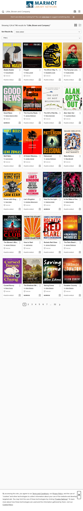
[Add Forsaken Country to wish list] (79, 295)
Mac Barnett (69, 159)
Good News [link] (8, 113)
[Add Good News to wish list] (19, 123)
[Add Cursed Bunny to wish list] (19, 295)
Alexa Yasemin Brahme (12, 116)
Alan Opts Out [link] (69, 113)
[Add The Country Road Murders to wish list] (39, 123)
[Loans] (75, 11)
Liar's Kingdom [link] (29, 199)
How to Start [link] (28, 242)
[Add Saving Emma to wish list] (59, 295)
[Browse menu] (79, 11)
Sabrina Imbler (50, 202)
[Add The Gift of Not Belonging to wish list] (59, 123)
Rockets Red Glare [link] (50, 242)
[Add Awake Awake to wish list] (19, 80)
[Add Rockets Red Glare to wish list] (59, 252)
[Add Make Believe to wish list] (79, 166)
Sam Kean (9, 202)
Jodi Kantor (29, 245)
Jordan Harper (30, 159)
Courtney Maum (70, 116)
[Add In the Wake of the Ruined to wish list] (79, 209)
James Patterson (31, 116)
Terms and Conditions (40, 494)
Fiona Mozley (10, 73)
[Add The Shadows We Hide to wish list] (39, 295)
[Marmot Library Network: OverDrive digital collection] (41, 4)
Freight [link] (26, 70)
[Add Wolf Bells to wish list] (19, 166)
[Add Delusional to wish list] (59, 166)
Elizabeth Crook (50, 73)
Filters (5, 38)
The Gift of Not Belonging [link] (51, 113)
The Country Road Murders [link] (31, 113)
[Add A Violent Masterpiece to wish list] (39, 166)
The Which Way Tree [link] (51, 70)
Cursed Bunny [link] (9, 286)
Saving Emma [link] (49, 286)
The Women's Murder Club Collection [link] (11, 242)
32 (55, 304)
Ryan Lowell (29, 73)
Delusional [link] (48, 156)
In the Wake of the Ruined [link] (71, 199)
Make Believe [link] (69, 156)
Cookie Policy (8, 505)
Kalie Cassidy (70, 202)
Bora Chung (9, 288)
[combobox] (37, 11)
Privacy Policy (58, 494)
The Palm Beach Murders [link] (71, 242)
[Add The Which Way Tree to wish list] (59, 80)
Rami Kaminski (50, 116)
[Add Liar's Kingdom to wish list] (39, 209)
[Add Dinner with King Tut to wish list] (19, 209)
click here (45, 17)
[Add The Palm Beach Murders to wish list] (79, 252)
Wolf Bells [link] (7, 156)
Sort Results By (7, 32)
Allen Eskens (29, 288)
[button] (75, 26)
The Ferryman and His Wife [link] (71, 70)
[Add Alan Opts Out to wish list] (79, 123)
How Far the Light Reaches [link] (51, 199)
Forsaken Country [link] (70, 286)
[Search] (3, 11)
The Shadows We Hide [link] (31, 286)
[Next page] (60, 304)
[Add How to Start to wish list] (39, 252)
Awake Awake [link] (9, 70)
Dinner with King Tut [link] (11, 199)
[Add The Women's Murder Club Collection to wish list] (19, 252)
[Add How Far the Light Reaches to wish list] (59, 209)
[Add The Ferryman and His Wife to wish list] (79, 80)
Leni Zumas (9, 159)
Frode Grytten (70, 73)
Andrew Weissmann (32, 202)
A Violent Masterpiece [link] (31, 156)
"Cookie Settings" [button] (61, 499)
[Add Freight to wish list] (39, 80)
